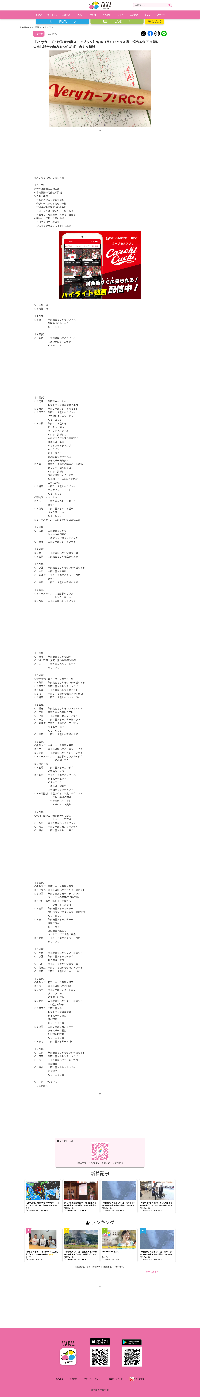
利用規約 (73, 1379)
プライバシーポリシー (93, 1379)
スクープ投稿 (139, 1379)
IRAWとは (59, 1379)
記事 (37, 27)
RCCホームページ (116, 1379)
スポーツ (46, 27)
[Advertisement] (100, 151)
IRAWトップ (25, 27)
